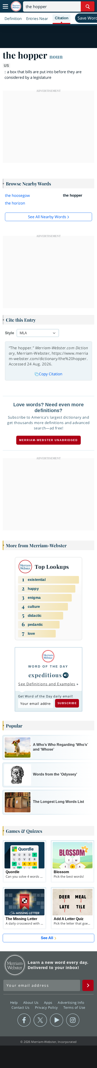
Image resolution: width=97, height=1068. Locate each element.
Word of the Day (48, 666)
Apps (48, 1002)
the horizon (15, 203)
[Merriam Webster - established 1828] (16, 6)
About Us (31, 1002)
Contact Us (21, 1007)
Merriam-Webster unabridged (48, 440)
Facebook (24, 1020)
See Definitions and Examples (46, 683)
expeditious (45, 675)
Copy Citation (50, 373)
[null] (66, 675)
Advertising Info (71, 1002)
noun (56, 56)
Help (14, 1002)
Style (9, 333)
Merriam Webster (15, 965)
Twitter (40, 1020)
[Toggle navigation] (5, 6)
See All (47, 938)
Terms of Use (74, 1007)
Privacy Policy (47, 1007)
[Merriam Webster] (48, 656)
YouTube (56, 1020)
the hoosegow (17, 195)
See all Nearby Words (47, 216)
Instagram (72, 1020)
